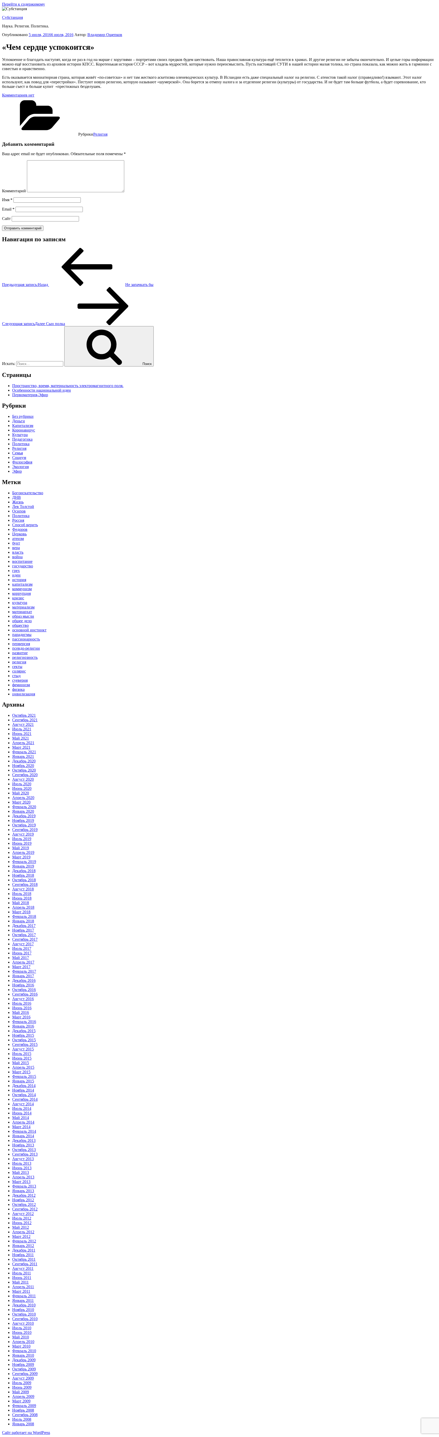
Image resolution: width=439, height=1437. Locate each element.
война (17, 557)
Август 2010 (23, 1323)
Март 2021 (21, 747)
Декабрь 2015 (24, 1031)
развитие (20, 653)
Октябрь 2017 (24, 935)
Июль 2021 (21, 729)
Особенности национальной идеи (41, 390)
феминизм (21, 685)
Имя (7, 200)
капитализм (22, 584)
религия (19, 662)
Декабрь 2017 (24, 925)
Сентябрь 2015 (25, 1044)
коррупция (21, 593)
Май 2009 (20, 1392)
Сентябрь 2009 (25, 1373)
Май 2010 (20, 1337)
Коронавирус (23, 430)
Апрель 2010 (23, 1341)
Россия (18, 520)
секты (17, 666)
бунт (16, 543)
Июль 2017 (21, 948)
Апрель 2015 (23, 1067)
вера (16, 548)
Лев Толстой (23, 506)
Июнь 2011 (21, 1277)
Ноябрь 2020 (23, 765)
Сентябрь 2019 (25, 829)
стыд (16, 676)
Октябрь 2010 (24, 1314)
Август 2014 (23, 1104)
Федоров (19, 529)
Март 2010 (21, 1346)
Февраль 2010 (24, 1351)
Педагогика (22, 439)
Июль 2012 (21, 1218)
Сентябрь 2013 (25, 1154)
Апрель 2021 (23, 743)
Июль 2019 (21, 839)
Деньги (18, 421)
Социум (19, 457)
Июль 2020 (21, 784)
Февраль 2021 (24, 752)
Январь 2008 (23, 1424)
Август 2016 (23, 999)
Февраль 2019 (24, 861)
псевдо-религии (26, 648)
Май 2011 (20, 1282)
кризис (18, 598)
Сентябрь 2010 (25, 1319)
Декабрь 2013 (24, 1140)
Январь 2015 (23, 1081)
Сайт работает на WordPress (26, 1432)
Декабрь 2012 (24, 1195)
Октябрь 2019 (24, 825)
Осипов (19, 511)
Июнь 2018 (22, 898)
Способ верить (25, 525)
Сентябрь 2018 (25, 884)
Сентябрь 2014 (25, 1099)
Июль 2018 (21, 893)
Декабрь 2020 (24, 761)
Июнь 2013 (22, 1168)
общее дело (22, 621)
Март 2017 (21, 967)
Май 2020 (20, 793)
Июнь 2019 (22, 843)
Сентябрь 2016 (25, 994)
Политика (20, 444)
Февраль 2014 (24, 1131)
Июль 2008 (21, 1419)
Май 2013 (20, 1172)
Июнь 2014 (22, 1113)
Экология (20, 467)
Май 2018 (20, 903)
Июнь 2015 (22, 1058)
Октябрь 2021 (24, 715)
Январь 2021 (23, 756)
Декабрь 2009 (24, 1360)
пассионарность (26, 639)
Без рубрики (23, 416)
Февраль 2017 (24, 971)
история (19, 580)
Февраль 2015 (24, 1076)
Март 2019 (21, 857)
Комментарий (14, 191)
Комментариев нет (18, 95)
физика (18, 689)
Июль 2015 (21, 1053)
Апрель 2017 (23, 962)
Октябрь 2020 (24, 770)
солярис (19, 671)
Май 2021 (20, 738)
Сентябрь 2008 (25, 1415)
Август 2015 (23, 1049)
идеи (16, 575)
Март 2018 (21, 912)
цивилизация (23, 694)
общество (20, 625)
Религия (100, 134)
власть (17, 552)
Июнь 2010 (22, 1332)
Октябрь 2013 (24, 1149)
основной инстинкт (29, 630)
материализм (23, 607)
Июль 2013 (21, 1163)
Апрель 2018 (23, 907)
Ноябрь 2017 (23, 930)
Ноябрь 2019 (23, 820)
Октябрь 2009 (24, 1369)
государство (22, 566)
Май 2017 (20, 957)
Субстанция (12, 17)
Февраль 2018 (24, 916)
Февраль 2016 (24, 1021)
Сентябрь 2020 (25, 775)
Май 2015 (20, 1063)
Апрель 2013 (23, 1177)
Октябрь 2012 (24, 1204)
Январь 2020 (23, 811)
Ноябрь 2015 (23, 1035)
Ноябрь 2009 (23, 1364)
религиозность (25, 657)
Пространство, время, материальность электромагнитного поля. (67, 386)
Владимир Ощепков (104, 35)
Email (8, 209)
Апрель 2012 (23, 1232)
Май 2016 (20, 1012)
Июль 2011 (21, 1273)
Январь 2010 (23, 1355)
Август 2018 (23, 889)
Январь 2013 (23, 1191)
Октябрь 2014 (24, 1095)
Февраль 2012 (24, 1241)
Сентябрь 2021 (25, 720)
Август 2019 (23, 834)
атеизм (18, 538)
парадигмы (22, 634)
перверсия (21, 644)
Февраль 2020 (24, 807)
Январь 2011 (23, 1300)
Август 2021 (23, 724)
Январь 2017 (23, 976)
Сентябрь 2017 (25, 939)
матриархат (22, 612)
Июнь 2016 (22, 1008)
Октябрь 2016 (24, 989)
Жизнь (18, 502)
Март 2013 (21, 1181)
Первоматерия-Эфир (30, 395)
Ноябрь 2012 (23, 1200)
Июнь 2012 (22, 1223)
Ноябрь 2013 (23, 1145)
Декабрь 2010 (24, 1305)
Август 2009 (23, 1378)
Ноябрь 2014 (23, 1090)
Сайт (6, 218)
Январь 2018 (23, 921)
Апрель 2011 (23, 1287)
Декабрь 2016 (24, 980)
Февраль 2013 (24, 1186)
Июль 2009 (21, 1383)
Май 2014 (20, 1117)
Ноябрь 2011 (23, 1255)
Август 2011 (23, 1268)
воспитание (22, 561)
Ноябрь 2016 (23, 985)
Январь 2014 (23, 1136)
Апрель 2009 (23, 1396)
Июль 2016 (21, 1003)
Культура (20, 435)
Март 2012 (21, 1236)
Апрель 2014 (23, 1122)
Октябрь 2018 (24, 880)
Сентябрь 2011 (24, 1264)
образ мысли (23, 616)
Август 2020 (23, 779)
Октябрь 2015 (24, 1040)
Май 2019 (20, 848)
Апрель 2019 (23, 852)
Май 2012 (20, 1227)
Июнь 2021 (22, 733)
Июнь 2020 (22, 788)
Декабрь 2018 (24, 871)
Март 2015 (21, 1072)
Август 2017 (23, 944)
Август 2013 (23, 1159)
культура (19, 602)
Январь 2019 (23, 866)
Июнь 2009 (22, 1387)
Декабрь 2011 (23, 1250)
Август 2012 (23, 1213)
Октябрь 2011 (24, 1259)
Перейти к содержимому (23, 4)
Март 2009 (21, 1401)
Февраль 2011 (24, 1296)
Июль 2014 (21, 1108)
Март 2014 (21, 1127)
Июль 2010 (21, 1328)
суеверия (20, 680)
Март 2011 (21, 1291)
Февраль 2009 (24, 1405)
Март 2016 (21, 1017)
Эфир (17, 471)
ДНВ (16, 497)
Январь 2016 (23, 1026)
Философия (22, 462)
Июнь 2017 (22, 953)
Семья (17, 453)
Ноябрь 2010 (23, 1309)
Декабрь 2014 (24, 1085)
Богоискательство (27, 493)
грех (16, 570)
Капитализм (22, 425)
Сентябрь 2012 (25, 1209)
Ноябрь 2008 (23, 1410)
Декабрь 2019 (24, 816)
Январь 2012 (23, 1245)
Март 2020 (21, 802)
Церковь (19, 534)
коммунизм (22, 589)
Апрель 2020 (23, 797)
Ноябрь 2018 (23, 875)
